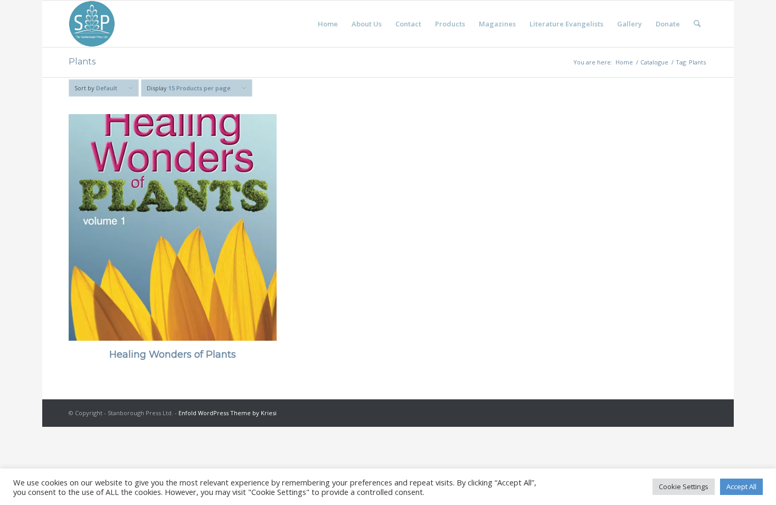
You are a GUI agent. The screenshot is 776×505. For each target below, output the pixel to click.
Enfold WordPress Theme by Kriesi (227, 413)
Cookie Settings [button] (683, 486)
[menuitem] (328, 24)
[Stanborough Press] (92, 24)
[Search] (697, 24)
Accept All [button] (741, 486)
